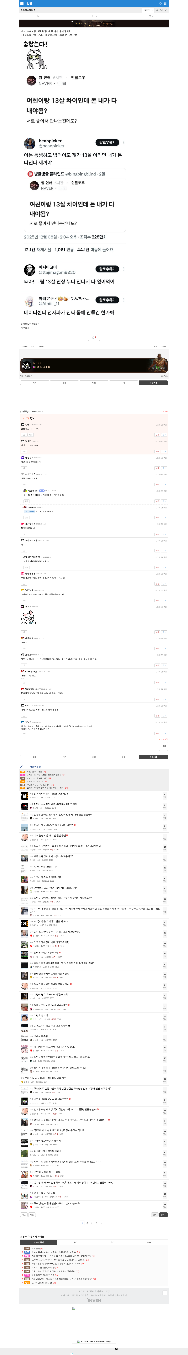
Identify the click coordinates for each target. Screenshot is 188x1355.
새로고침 (164, 411)
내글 (38, 16)
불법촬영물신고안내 (117, 1295)
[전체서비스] (166, 3)
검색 (162, 11)
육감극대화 (27, 35)
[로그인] (160, 3)
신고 (32, 346)
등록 (164, 746)
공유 (155, 346)
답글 (23, 435)
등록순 (34, 411)
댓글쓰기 (153, 383)
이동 (30, 435)
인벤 (29, 3)
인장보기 (28, 376)
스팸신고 (41, 346)
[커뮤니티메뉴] (22, 3)
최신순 (40, 411)
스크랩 (163, 346)
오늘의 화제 (39, 1242)
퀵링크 (100, 1291)
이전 (94, 383)
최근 (24, 1215)
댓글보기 (153, 757)
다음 (123, 383)
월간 (112, 1242)
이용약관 (65, 1295)
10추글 (150, 16)
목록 (34, 383)
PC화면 (90, 1291)
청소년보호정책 (98, 1295)
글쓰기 (166, 10)
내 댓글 (94, 16)
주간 (75, 1242)
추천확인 (24, 346)
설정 (108, 1291)
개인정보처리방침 (80, 1295)
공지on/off (157, 11)
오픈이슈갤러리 (28, 10)
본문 (64, 383)
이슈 (149, 1242)
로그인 (81, 1291)
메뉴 (22, 376)
